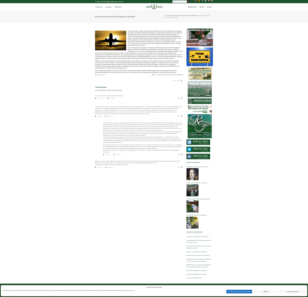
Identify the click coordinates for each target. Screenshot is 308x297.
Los (188, 1)
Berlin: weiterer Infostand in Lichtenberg (196, 251)
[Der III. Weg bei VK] (199, 156)
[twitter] (175, 80)
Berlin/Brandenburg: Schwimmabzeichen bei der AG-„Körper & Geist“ (198, 241)
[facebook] (173, 80)
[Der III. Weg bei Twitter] (199, 149)
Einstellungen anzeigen (293, 291)
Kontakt (209, 7)
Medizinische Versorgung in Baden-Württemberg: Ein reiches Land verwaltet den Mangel (198, 260)
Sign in (110, 90)
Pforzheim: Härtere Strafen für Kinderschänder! (198, 255)
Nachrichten (99, 7)
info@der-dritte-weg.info (116, 1)
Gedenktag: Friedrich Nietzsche (194, 278)
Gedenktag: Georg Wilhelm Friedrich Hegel (197, 236)
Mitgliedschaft (192, 7)
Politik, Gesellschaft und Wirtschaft (161, 74)
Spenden (201, 7)
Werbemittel (118, 7)
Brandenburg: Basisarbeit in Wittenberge (196, 270)
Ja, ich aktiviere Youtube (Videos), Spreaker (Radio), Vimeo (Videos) (239, 291)
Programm (108, 7)
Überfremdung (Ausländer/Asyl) (176, 74)
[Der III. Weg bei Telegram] (199, 142)
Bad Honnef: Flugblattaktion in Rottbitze (196, 274)
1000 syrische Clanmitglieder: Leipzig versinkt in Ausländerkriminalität (198, 247)
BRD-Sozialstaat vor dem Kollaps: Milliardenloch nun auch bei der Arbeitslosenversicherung (198, 265)
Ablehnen (265, 291)
